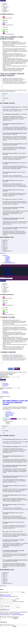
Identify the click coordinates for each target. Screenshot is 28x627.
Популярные (6, 384)
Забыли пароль (7, 595)
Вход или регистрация (5, 279)
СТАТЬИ (7, 256)
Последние (5, 383)
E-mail (17, 598)
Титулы (4, 9)
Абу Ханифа (8, 411)
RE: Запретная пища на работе (10, 162)
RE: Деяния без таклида (9, 180)
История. (5, 420)
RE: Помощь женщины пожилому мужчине (13, 218)
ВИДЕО (7, 259)
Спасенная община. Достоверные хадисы (12, 53)
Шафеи (7, 416)
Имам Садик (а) (9, 414)
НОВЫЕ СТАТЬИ (6, 38)
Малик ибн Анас (9, 415)
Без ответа (5, 385)
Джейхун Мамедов (7, 134)
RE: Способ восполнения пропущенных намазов (15, 133)
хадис (4, 243)
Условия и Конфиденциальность (7, 91)
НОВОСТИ (8, 261)
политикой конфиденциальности (10, 614)
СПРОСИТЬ (3, 0)
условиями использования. (17, 614)
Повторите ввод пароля (18, 601)
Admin (19, 107)
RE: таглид (5, 199)
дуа (3, 244)
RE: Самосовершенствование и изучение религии (15, 227)
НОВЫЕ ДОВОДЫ (7, 75)
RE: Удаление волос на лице (10, 172)
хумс (4, 249)
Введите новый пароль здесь (6, 624)
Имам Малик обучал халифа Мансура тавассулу (14, 79)
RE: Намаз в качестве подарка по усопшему (13, 207)
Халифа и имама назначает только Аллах (12, 58)
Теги (4, 5)
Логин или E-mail (4, 592)
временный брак (6, 250)
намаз (4, 247)
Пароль (23, 592)
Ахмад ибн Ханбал (9, 412)
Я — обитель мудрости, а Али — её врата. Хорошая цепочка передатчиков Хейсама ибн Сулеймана (15, 82)
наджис (4, 248)
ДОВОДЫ (5, 255)
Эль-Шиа (5, 8)
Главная (4, 3)
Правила (5, 11)
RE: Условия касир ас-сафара (10, 153)
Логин (1, 598)
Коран (4, 241)
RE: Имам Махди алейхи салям (10, 107)
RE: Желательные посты (9, 189)
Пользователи (6, 10)
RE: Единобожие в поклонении (10, 114)
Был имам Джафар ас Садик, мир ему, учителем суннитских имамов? (15, 402)
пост (4, 246)
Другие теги (3, 253)
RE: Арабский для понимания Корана (12, 123)
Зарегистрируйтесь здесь (5, 596)
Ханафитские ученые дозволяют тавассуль (12, 78)
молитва (5, 240)
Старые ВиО (6, 6)
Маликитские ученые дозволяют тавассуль (13, 80)
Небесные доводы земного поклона (11, 41)
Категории (5, 4)
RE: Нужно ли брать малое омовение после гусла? (15, 143)
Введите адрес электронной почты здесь (9, 616)
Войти (7, 609)
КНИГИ (7, 260)
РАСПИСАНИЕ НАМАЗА (9, 262)
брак (4, 242)
